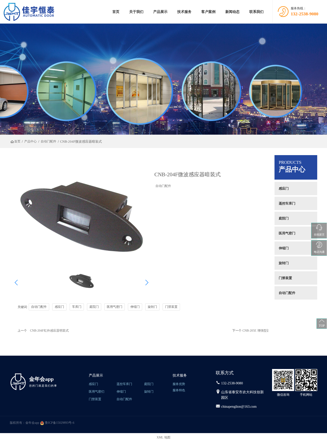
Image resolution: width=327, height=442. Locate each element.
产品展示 (160, 12)
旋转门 (284, 263)
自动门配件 (163, 186)
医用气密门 (287, 233)
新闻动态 (232, 12)
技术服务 (184, 12)
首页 (115, 12)
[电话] (218, 383)
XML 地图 (163, 437)
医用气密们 (96, 391)
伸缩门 (284, 248)
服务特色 (179, 390)
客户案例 (208, 12)
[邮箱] (218, 406)
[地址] (218, 392)
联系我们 (256, 12)
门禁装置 (285, 278)
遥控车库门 (287, 203)
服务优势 (179, 384)
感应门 (284, 188)
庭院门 (284, 218)
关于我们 (136, 12)
